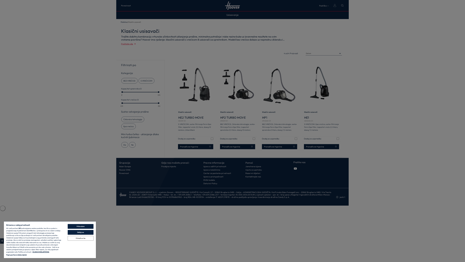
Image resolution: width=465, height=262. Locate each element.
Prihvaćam (81, 226)
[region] (50, 239)
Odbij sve (80, 232)
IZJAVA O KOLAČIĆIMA (40, 252)
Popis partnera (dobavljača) (16, 255)
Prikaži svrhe (80, 238)
